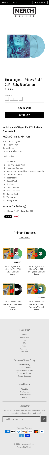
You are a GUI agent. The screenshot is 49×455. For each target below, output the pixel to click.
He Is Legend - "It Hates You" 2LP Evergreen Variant (36, 269)
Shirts (24, 334)
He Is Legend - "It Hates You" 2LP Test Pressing (12, 304)
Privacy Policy (24, 365)
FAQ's (24, 397)
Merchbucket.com (28, 444)
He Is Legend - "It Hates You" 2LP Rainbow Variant (36, 304)
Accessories (24, 349)
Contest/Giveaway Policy (24, 370)
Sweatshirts (24, 337)
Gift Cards (25, 352)
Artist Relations (24, 395)
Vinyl (24, 340)
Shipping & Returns (24, 373)
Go (43, 419)
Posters (24, 346)
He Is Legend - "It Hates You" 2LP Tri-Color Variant (12, 269)
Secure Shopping (24, 376)
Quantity (8, 95)
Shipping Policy (24, 367)
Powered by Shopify (24, 447)
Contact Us (24, 392)
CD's (24, 343)
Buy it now (25, 115)
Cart (41, 2)
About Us (24, 389)
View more (24, 237)
